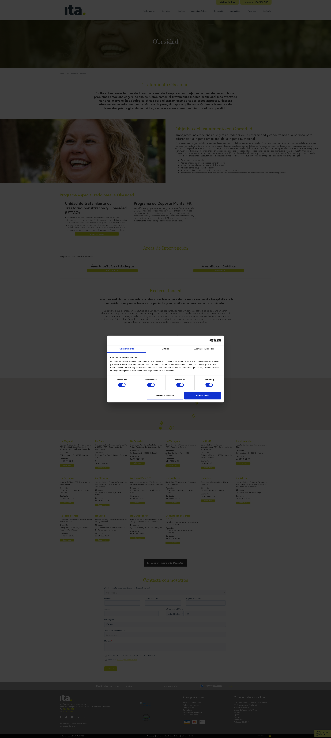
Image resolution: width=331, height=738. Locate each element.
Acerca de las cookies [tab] (204, 349)
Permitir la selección (165, 395)
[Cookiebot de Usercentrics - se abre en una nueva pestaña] (209, 340)
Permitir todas (202, 395)
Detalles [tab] (165, 349)
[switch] (151, 385)
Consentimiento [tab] (126, 349)
